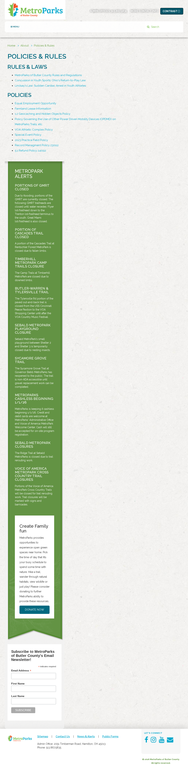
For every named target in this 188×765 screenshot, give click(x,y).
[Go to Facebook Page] (146, 739)
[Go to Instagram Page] (153, 739)
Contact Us (63, 736)
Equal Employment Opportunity (35, 103)
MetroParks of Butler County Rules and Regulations (48, 75)
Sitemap (42, 736)
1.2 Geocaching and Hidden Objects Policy (42, 113)
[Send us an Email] (170, 739)
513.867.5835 (119, 11)
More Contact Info (144, 11)
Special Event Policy (28, 134)
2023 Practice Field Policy (31, 140)
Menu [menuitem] (15, 27)
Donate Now (34, 609)
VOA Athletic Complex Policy (34, 129)
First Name (18, 683)
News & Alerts (86, 736)
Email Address (21, 670)
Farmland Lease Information (33, 108)
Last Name (17, 696)
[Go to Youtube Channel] (161, 739)
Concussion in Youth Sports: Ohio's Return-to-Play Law (50, 80)
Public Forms (110, 736)
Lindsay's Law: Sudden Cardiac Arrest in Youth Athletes (50, 85)
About (25, 45)
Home (11, 45)
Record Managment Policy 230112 (37, 145)
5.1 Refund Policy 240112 (30, 150)
